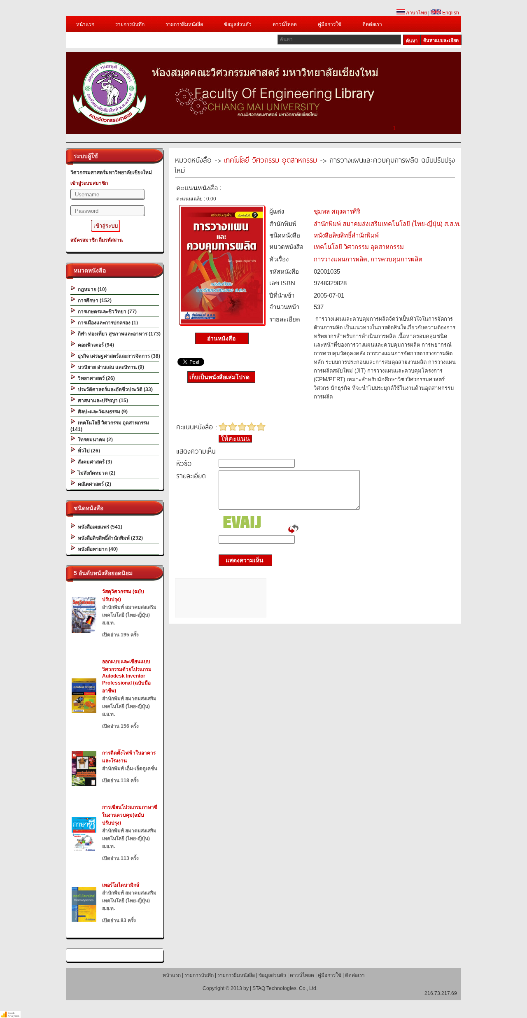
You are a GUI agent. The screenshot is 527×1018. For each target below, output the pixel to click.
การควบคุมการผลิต (396, 259)
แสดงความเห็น (242, 560)
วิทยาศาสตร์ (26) (95, 378)
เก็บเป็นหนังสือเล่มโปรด (219, 377)
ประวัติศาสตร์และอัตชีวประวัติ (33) (114, 389)
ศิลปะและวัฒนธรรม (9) (101, 412)
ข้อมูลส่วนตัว (238, 24)
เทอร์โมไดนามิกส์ (120, 885)
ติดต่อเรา (372, 24)
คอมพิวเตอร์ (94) (94, 345)
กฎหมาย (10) (91, 289)
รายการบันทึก (130, 24)
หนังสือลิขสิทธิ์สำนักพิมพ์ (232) (109, 538)
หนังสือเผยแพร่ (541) (98, 527)
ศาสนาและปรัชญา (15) (101, 400)
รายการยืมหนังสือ (184, 24)
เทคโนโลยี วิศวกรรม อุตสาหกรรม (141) (109, 426)
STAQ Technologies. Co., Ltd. (284, 988)
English (450, 13)
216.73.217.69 (440, 993)
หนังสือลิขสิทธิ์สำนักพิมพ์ (346, 235)
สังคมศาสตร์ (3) (93, 462)
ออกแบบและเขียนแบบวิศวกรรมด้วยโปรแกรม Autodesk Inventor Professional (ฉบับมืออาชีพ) (127, 676)
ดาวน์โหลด (285, 24)
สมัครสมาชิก (84, 240)
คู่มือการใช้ (329, 24)
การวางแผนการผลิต (340, 259)
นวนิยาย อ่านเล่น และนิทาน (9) (109, 367)
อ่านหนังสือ (222, 338)
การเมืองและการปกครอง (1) (106, 323)
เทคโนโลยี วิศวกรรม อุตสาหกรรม (270, 159)
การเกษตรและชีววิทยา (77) (106, 311)
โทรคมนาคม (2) (94, 440)
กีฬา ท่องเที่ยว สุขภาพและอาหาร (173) (118, 334)
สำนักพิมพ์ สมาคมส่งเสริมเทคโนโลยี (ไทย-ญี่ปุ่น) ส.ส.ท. (387, 223)
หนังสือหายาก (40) (96, 549)
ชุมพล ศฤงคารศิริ (337, 211)
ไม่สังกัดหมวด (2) (95, 473)
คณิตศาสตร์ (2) (93, 484)
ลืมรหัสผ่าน (111, 240)
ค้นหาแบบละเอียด (441, 40)
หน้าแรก (85, 24)
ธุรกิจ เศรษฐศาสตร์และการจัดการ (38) (117, 356)
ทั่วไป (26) (87, 451)
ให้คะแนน (235, 438)
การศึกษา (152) (93, 300)
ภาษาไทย (416, 13)
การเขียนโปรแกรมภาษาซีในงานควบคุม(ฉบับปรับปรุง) (129, 815)
